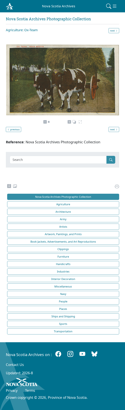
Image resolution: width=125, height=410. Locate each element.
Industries (63, 271)
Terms (30, 390)
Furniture (63, 256)
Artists (63, 226)
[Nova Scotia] (22, 382)
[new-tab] (9, 186)
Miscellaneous (63, 286)
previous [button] (15, 129)
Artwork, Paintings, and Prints (63, 234)
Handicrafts (63, 264)
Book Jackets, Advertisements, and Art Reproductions (63, 241)
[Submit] (110, 160)
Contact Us (15, 364)
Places (63, 309)
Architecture (63, 212)
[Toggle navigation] (111, 6)
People (63, 301)
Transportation (63, 331)
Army (63, 219)
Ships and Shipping (63, 316)
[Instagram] (70, 354)
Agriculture (63, 204)
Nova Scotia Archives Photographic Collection (63, 197)
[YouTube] (82, 354)
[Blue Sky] (94, 354)
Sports (63, 324)
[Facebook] (58, 354)
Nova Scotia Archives (58, 6)
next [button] (112, 30)
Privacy (12, 390)
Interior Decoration (63, 279)
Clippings (63, 249)
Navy (63, 294)
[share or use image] (15, 186)
